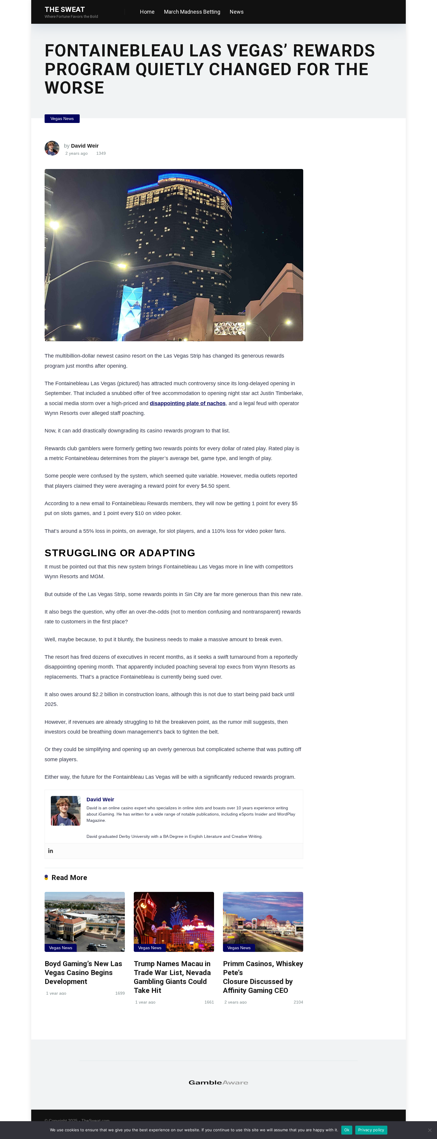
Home (147, 12)
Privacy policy (371, 1129)
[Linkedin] (50, 851)
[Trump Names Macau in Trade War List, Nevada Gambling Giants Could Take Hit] (174, 922)
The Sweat (65, 9)
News (237, 12)
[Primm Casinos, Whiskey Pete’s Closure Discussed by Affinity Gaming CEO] (263, 922)
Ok (347, 1129)
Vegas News (62, 118)
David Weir (85, 146)
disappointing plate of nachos (188, 403)
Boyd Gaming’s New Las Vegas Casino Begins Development (83, 973)
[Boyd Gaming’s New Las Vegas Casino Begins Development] (85, 922)
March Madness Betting (192, 12)
